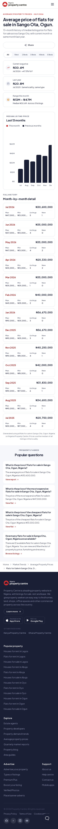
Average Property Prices (41, 564)
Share (31, 45)
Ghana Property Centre (39, 633)
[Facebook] (6, 820)
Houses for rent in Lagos (16, 651)
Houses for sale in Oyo (15, 693)
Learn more (12, 611)
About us (46, 769)
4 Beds (42, 55)
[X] (13, 820)
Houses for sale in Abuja (15, 677)
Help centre (48, 774)
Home (6, 564)
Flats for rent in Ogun (14, 703)
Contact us (48, 779)
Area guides (9, 754)
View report (11, 479)
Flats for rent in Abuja (14, 672)
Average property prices (16, 739)
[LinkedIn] (20, 820)
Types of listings (12, 774)
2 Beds (25, 55)
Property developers (14, 728)
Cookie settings (41, 814)
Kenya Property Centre (15, 633)
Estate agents (11, 723)
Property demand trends (16, 733)
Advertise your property (16, 769)
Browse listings (13, 553)
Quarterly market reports (16, 744)
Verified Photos (11, 790)
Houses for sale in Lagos (16, 661)
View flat (10, 503)
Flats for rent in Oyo (14, 687)
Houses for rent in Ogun (16, 698)
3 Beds (33, 55)
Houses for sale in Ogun (15, 708)
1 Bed (16, 55)
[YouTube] (27, 820)
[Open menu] (52, 4)
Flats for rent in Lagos (14, 656)
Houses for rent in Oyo (15, 682)
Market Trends (19, 564)
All (8, 55)
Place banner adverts (14, 795)
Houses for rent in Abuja (16, 667)
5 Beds (50, 55)
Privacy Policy (10, 814)
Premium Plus (10, 779)
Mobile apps (48, 785)
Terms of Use (25, 814)
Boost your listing (13, 785)
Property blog (11, 749)
